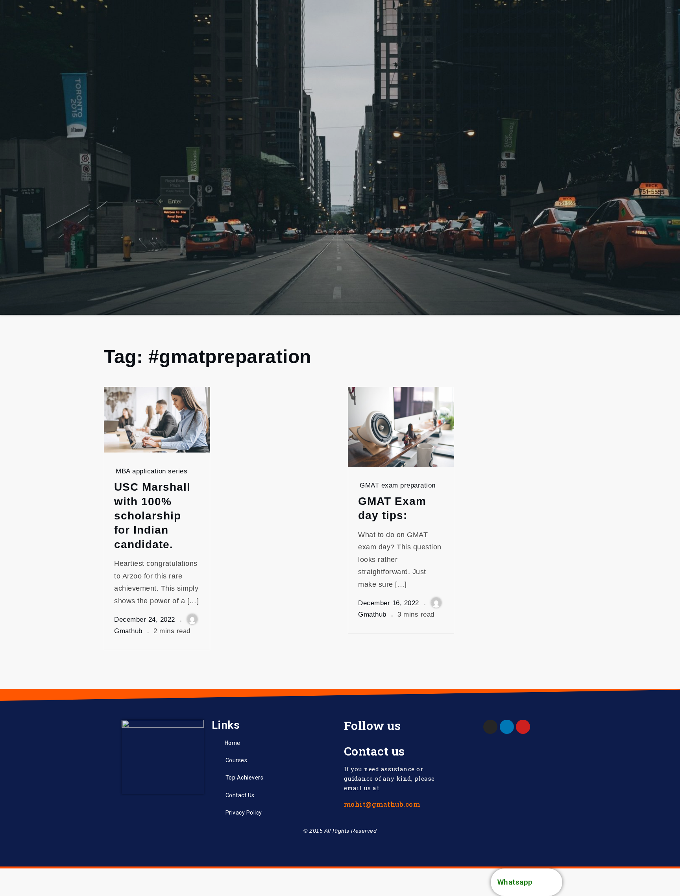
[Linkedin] (507, 727)
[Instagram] (490, 727)
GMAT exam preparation (398, 485)
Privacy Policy (243, 812)
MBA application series (151, 471)
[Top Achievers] (216, 777)
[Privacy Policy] (216, 813)
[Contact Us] (216, 795)
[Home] (215, 742)
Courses (236, 760)
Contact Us (240, 795)
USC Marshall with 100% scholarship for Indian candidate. (152, 516)
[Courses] (216, 760)
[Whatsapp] (548, 882)
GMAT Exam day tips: (392, 508)
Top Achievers (244, 777)
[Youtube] (523, 727)
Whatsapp (515, 882)
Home (232, 743)
